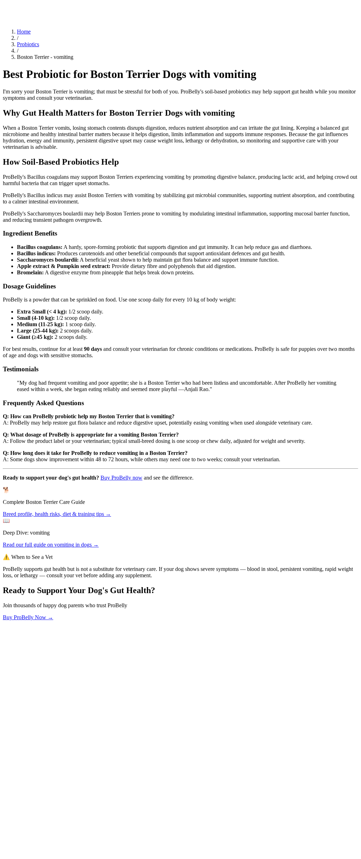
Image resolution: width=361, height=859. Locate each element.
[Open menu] (5, 14)
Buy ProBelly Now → (28, 617)
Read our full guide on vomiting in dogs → (51, 545)
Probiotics (28, 44)
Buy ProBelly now (121, 478)
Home (24, 32)
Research (24, 6)
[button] (180, 729)
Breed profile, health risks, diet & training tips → (57, 514)
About (41, 6)
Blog (8, 6)
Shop (54, 6)
